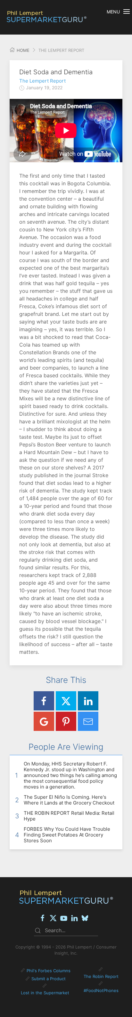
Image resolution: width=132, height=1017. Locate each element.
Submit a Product (48, 978)
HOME (22, 50)
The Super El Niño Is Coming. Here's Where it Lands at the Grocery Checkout (69, 800)
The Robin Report (101, 976)
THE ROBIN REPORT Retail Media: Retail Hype (69, 816)
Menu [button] (113, 11)
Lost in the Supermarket (45, 992)
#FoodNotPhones (101, 990)
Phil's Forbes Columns (48, 970)
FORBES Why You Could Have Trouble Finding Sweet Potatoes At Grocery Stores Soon (67, 835)
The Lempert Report (42, 81)
